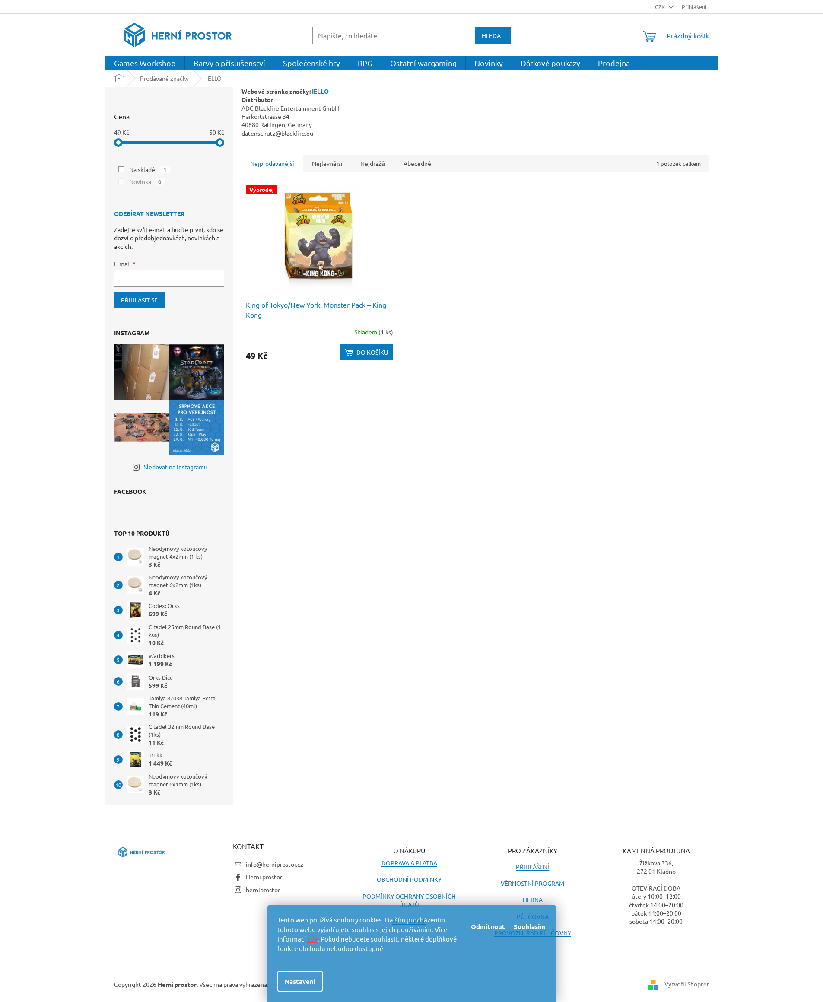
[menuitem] (144, 63)
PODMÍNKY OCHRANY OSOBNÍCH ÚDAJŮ (409, 900)
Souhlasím (529, 926)
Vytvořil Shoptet (686, 984)
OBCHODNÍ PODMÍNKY (409, 879)
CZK (660, 6)
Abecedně (417, 163)
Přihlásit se (139, 300)
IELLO (320, 91)
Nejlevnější (327, 163)
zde (312, 939)
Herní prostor (264, 877)
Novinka (145, 181)
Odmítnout (488, 926)
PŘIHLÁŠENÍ (532, 867)
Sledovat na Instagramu (175, 467)
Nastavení (300, 981)
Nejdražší (373, 163)
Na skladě (148, 169)
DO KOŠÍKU (372, 352)
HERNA (533, 899)
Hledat (493, 35)
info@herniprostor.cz (274, 864)
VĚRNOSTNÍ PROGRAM (532, 883)
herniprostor (263, 890)
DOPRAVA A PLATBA (409, 863)
